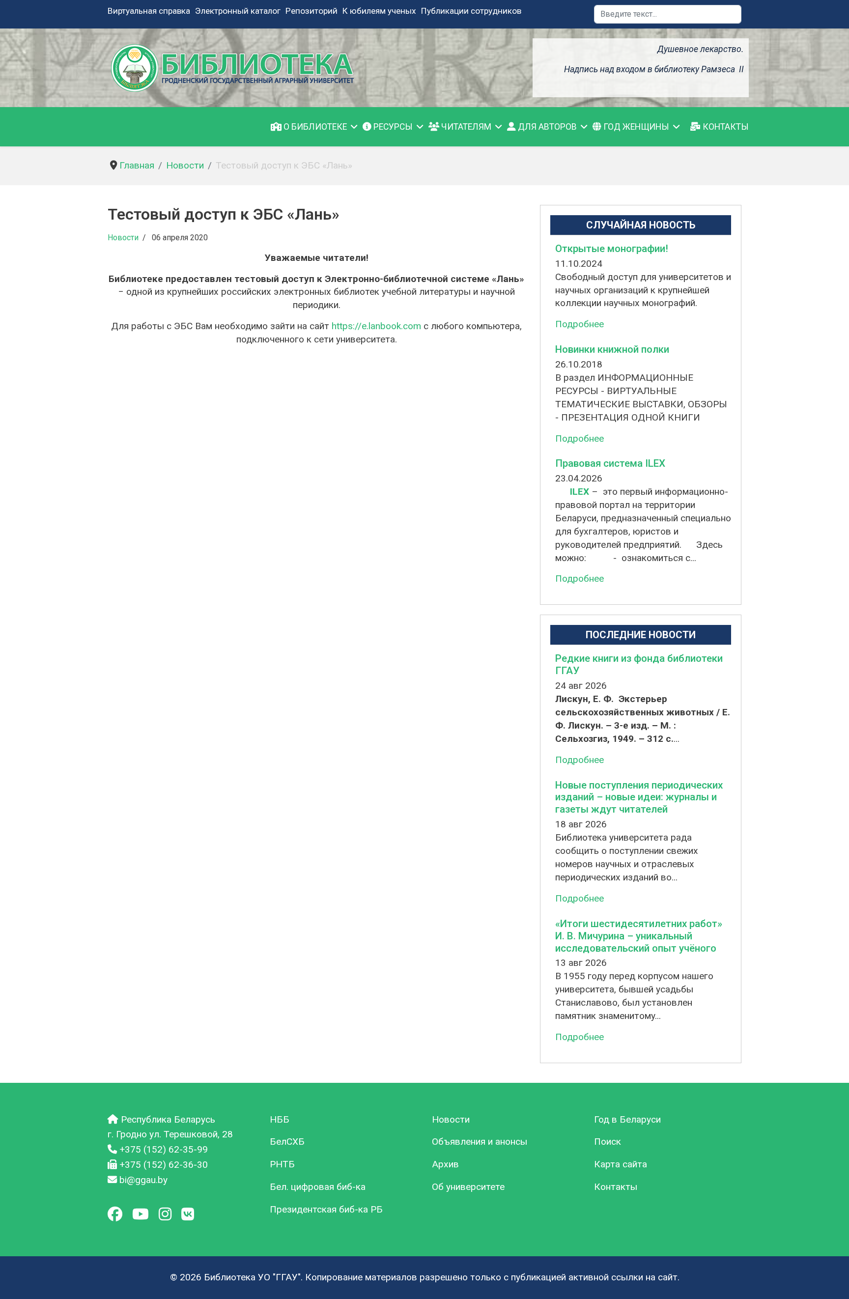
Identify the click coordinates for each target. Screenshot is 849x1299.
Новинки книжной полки (612, 349)
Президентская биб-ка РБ (326, 1209)
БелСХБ (287, 1141)
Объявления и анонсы (479, 1141)
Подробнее (579, 324)
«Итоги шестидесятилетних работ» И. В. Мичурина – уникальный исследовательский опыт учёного (638, 936)
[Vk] (187, 1214)
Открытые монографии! (611, 248)
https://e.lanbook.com (376, 326)
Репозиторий (311, 11)
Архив (445, 1164)
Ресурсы (392, 127)
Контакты (725, 127)
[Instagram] (165, 1214)
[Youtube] (140, 1214)
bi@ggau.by (143, 1180)
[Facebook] (115, 1214)
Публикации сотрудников (471, 11)
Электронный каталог (238, 11)
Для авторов (546, 127)
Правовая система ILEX (610, 463)
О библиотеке (314, 127)
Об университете (468, 1186)
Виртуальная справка (149, 11)
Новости (123, 237)
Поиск (607, 1141)
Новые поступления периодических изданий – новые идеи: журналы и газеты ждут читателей (639, 797)
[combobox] (667, 14)
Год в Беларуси (627, 1119)
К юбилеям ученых (379, 11)
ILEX (578, 491)
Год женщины (635, 127)
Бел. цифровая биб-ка (318, 1186)
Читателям (465, 127)
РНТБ (282, 1164)
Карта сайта (620, 1164)
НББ (279, 1119)
